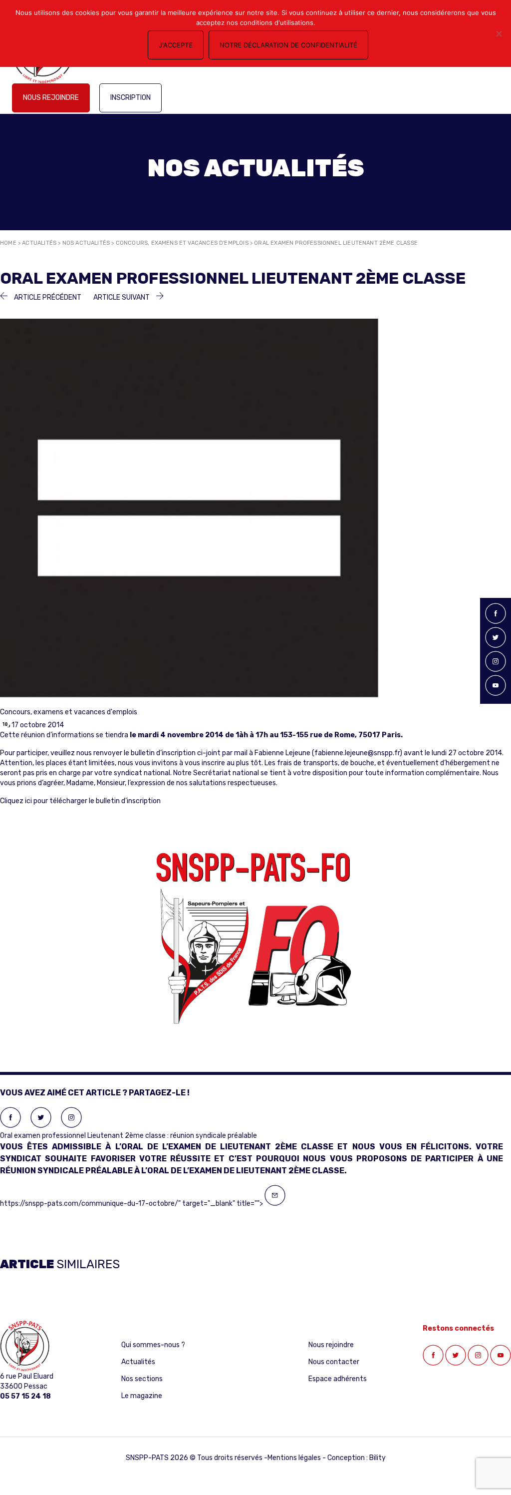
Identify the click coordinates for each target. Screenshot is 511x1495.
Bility (377, 1458)
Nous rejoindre (51, 97)
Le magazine (141, 1396)
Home (8, 243)
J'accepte (176, 45)
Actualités (39, 243)
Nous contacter (333, 1362)
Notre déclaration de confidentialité (288, 45)
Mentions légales (294, 1458)
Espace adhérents (337, 1379)
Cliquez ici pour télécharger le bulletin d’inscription (80, 801)
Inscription (130, 97)
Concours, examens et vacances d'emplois (182, 243)
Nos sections (142, 1379)
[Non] (499, 33)
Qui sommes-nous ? (153, 1345)
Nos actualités (86, 243)
